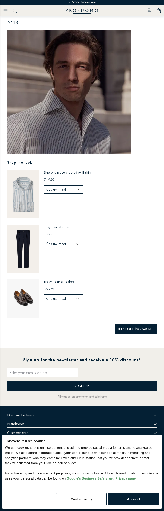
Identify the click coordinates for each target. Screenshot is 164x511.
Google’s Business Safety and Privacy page (101, 478)
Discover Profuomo (21, 415)
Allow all (133, 499)
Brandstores (16, 424)
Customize (79, 499)
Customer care (17, 432)
